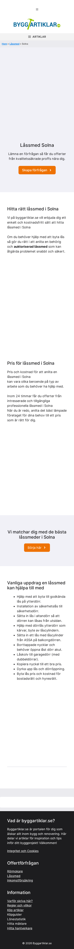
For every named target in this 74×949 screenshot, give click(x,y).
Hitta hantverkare (19, 928)
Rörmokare (15, 871)
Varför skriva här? (20, 901)
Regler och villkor (19, 905)
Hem (4, 44)
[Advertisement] (37, 104)
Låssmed (14, 44)
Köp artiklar (15, 910)
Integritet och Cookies (23, 851)
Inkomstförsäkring (20, 880)
